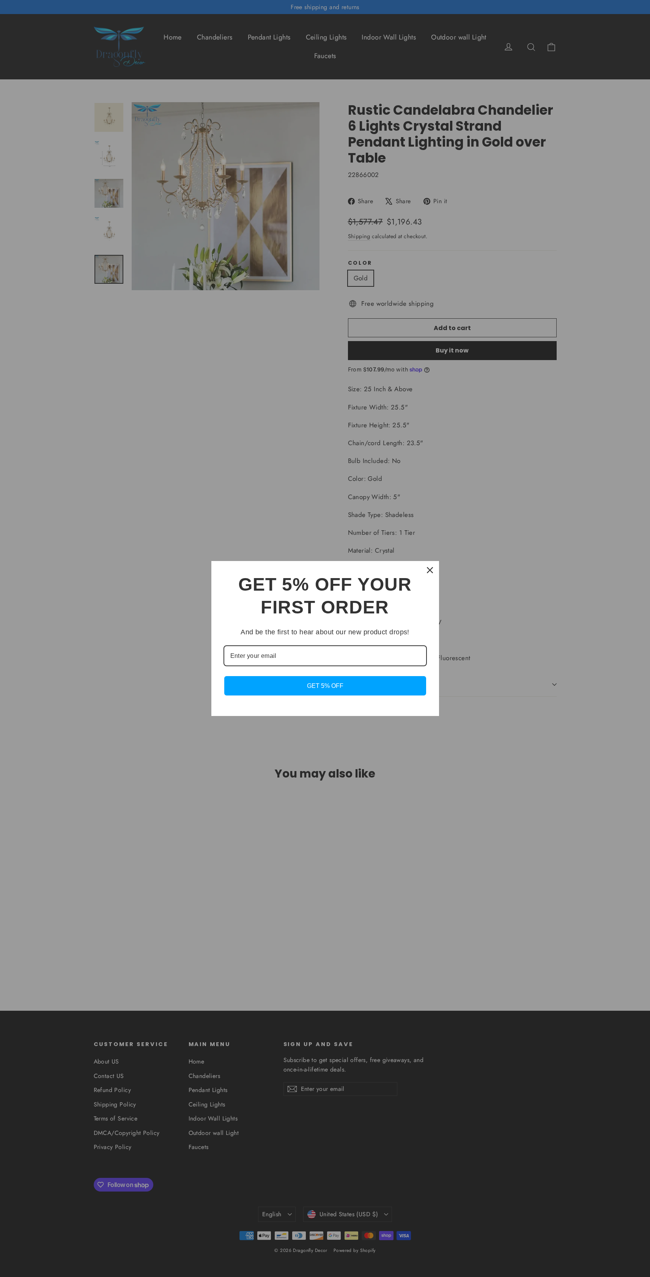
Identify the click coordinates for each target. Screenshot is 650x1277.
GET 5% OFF (325, 686)
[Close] (430, 570)
